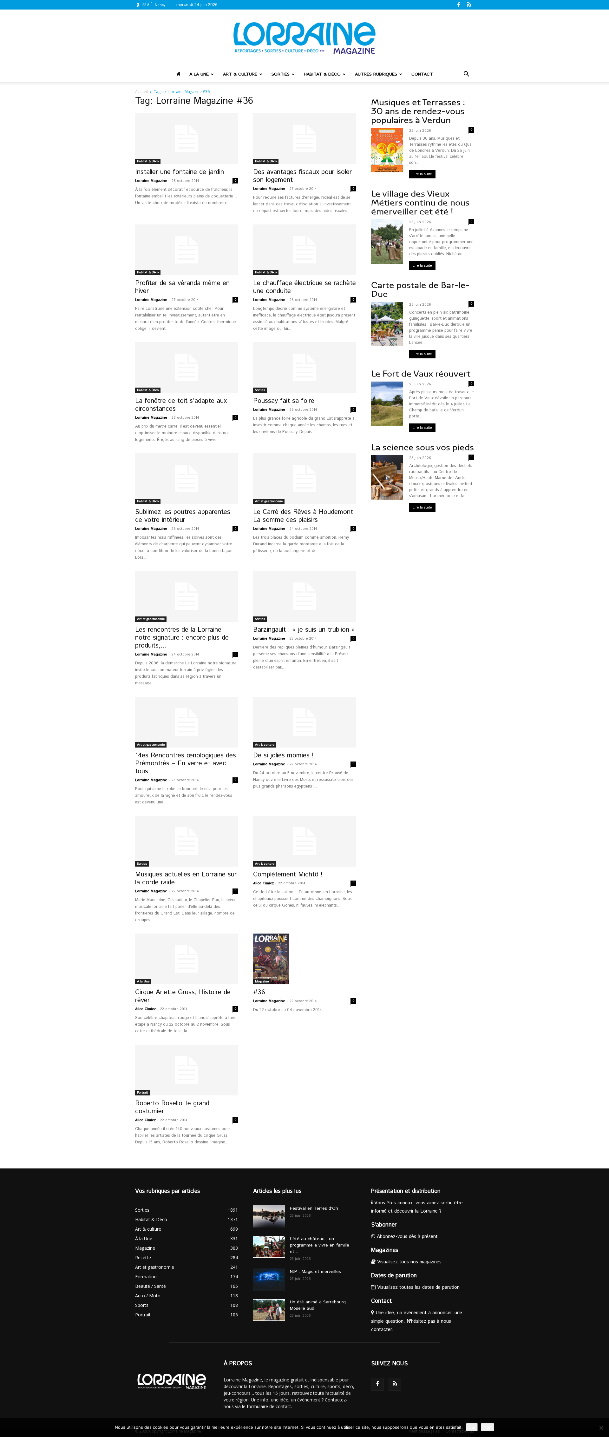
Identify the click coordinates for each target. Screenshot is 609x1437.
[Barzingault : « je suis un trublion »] (304, 596)
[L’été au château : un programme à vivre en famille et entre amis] (269, 1247)
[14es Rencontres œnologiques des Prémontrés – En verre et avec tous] (186, 722)
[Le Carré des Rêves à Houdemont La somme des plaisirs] (304, 478)
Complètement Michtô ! (288, 874)
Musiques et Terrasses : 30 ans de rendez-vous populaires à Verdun (418, 111)
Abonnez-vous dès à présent (406, 1236)
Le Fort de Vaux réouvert (420, 373)
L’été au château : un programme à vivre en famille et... (319, 1245)
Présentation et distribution (406, 1191)
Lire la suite (422, 174)
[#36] (304, 959)
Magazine (262, 981)
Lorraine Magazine (151, 180)
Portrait (142, 1092)
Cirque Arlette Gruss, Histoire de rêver (183, 996)
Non (487, 1427)
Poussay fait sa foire (283, 401)
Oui (471, 1427)
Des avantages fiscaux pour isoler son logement (302, 176)
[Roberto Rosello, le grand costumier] (186, 1070)
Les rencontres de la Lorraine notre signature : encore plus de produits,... (182, 637)
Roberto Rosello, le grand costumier (172, 1107)
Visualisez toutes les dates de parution (418, 1287)
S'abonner (383, 1225)
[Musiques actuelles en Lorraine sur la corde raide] (186, 841)
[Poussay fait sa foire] (304, 367)
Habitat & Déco (322, 74)
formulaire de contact (269, 1406)
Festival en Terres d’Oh (314, 1208)
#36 (259, 992)
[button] (466, 75)
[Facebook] (458, 4)
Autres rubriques (376, 74)
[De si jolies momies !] (304, 722)
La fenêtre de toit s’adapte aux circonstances (181, 405)
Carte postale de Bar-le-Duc (420, 290)
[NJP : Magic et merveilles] (269, 1279)
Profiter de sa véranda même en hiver (182, 287)
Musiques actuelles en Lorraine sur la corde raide (186, 878)
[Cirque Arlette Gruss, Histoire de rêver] (186, 959)
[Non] (601, 1428)
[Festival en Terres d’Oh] (269, 1216)
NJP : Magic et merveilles (315, 1271)
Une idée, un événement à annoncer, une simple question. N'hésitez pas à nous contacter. (416, 1321)
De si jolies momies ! (283, 755)
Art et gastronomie (269, 501)
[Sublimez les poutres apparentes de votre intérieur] (186, 478)
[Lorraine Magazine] (304, 38)
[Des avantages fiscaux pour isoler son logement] (304, 138)
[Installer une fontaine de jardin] (186, 138)
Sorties (281, 74)
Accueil (141, 91)
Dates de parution (394, 1276)
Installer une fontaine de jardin (179, 172)
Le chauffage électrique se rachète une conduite (304, 287)
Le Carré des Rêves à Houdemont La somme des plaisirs (303, 516)
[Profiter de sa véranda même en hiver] (186, 249)
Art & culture (240, 74)
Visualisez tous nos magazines (409, 1262)
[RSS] (469, 4)
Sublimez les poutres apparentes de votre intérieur (182, 516)
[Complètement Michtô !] (304, 841)
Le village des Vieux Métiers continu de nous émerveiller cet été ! (420, 202)
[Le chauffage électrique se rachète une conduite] (304, 249)
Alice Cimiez (263, 883)
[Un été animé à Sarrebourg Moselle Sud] (269, 1310)
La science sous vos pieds (422, 447)
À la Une (199, 74)
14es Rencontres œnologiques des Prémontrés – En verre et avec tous (185, 763)
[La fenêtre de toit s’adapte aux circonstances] (186, 367)
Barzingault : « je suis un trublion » (304, 630)
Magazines (384, 1250)
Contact (422, 74)
